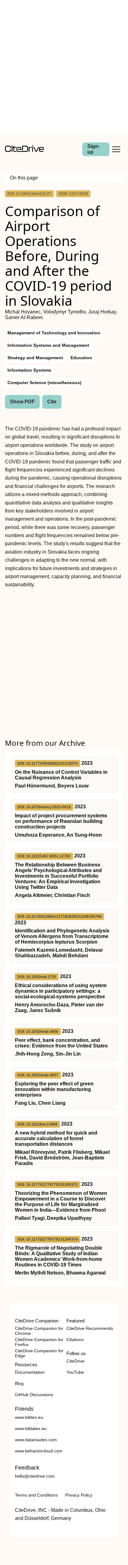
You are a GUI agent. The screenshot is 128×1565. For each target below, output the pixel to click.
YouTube (75, 1372)
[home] (24, 150)
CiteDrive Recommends (89, 1328)
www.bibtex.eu (29, 1417)
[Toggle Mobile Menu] (116, 149)
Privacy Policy (78, 1495)
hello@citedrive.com (35, 1476)
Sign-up (93, 149)
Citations (75, 1339)
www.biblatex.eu (31, 1428)
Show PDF (22, 401)
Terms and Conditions (36, 1495)
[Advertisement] (64, 66)
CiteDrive (75, 1360)
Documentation (30, 1372)
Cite (52, 401)
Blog (19, 1383)
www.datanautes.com (36, 1439)
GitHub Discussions (34, 1394)
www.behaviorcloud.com (38, 1450)
